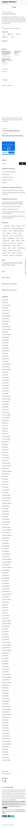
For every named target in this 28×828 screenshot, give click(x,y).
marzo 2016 (4, 377)
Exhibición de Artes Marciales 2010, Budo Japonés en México (6, 52)
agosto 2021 (5, 318)
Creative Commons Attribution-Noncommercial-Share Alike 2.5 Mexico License (14, 811)
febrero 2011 (5, 489)
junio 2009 (4, 543)
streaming (19, 253)
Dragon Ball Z (11, 238)
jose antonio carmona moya (8, 206)
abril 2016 (4, 374)
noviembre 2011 (5, 465)
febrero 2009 (5, 554)
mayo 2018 (4, 342)
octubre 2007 (5, 596)
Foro (3, 260)
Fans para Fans (6, 240)
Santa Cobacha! (5, 174)
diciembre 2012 (5, 436)
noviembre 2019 (6, 326)
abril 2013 (4, 431)
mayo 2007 (4, 610)
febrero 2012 (5, 457)
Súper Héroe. (6, 277)
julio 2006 (4, 629)
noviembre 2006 (6, 621)
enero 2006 (4, 639)
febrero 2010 (5, 522)
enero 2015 (4, 393)
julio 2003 (4, 720)
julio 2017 (4, 353)
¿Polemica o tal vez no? (7, 180)
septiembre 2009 (6, 535)
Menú (14, 7)
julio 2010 (4, 508)
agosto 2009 (5, 538)
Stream (13, 253)
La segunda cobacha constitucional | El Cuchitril (13, 211)
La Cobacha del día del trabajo (9, 171)
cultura (11, 235)
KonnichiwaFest (12, 243)
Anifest (18, 226)
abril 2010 (4, 516)
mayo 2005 (4, 661)
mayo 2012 (4, 449)
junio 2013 (4, 425)
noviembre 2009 (6, 530)
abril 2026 (4, 302)
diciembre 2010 (5, 495)
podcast (10, 250)
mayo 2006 (4, 631)
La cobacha (20, 243)
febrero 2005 (5, 669)
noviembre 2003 (6, 709)
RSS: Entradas (5, 771)
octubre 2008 (5, 564)
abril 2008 (4, 580)
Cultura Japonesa (19, 235)
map (11, 11)
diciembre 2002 (5, 738)
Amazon (13, 226)
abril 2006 (4, 634)
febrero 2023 (5, 310)
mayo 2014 (4, 406)
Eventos (18, 238)
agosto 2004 (5, 685)
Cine (4, 233)
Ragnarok (4, 209)
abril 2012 (4, 452)
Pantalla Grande (21, 248)
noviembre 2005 (6, 645)
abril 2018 (4, 345)
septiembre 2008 (6, 567)
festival (13, 240)
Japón (22, 240)
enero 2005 (4, 671)
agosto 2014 (5, 404)
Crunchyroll (5, 235)
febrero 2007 (5, 615)
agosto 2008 (5, 570)
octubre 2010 (5, 500)
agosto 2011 (4, 473)
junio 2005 (4, 658)
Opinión (14, 248)
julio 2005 (4, 655)
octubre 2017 (5, 350)
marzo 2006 (5, 637)
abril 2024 (4, 307)
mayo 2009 (4, 546)
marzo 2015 (4, 390)
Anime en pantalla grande (17, 228)
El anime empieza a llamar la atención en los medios (7, 60)
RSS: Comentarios (6, 773)
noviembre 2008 (6, 562)
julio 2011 (4, 476)
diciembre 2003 (5, 706)
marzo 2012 (4, 455)
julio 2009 (4, 540)
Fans (22, 238)
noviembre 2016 (6, 364)
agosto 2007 (5, 602)
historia (18, 240)
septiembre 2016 (6, 369)
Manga (14, 245)
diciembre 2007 (5, 591)
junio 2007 (4, 607)
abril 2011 (4, 484)
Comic (19, 233)
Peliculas (5, 250)
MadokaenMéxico (7, 245)
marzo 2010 (4, 519)
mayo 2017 (4, 356)
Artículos (5, 230)
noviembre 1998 (6, 760)
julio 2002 (4, 749)
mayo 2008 (4, 578)
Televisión (11, 255)
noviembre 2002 (6, 741)
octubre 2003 (5, 712)
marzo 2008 (5, 583)
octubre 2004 (5, 679)
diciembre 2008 (5, 559)
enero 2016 (4, 382)
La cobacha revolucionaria (8, 177)
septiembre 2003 (6, 714)
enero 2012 (4, 460)
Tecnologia (5, 255)
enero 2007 (4, 618)
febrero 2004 (5, 701)
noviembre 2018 (6, 334)
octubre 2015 (5, 385)
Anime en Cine (6, 228)
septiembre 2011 (6, 471)
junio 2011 (4, 479)
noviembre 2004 (6, 677)
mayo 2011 (4, 481)
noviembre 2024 (6, 305)
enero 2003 (4, 736)
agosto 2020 (5, 321)
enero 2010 (4, 524)
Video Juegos (19, 255)
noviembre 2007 (6, 594)
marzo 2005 (5, 666)
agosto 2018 (5, 340)
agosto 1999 (5, 757)
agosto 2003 (5, 717)
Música (4, 248)
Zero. (3, 271)
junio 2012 (4, 447)
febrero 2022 (5, 313)
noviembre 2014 (6, 399)
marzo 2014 (4, 409)
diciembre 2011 (5, 463)
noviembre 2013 (6, 415)
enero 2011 (4, 492)
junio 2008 (4, 575)
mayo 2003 (4, 725)
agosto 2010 (5, 505)
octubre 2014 (5, 401)
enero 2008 (4, 588)
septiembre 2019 (6, 329)
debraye (4, 238)
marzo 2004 (5, 698)
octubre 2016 (5, 366)
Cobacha (15, 233)
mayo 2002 (4, 754)
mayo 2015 (4, 388)
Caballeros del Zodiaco (18, 230)
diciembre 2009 (5, 527)
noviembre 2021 (5, 316)
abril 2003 (4, 728)
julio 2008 (4, 572)
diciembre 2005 (5, 642)
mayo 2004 (4, 693)
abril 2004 (4, 695)
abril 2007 (4, 613)
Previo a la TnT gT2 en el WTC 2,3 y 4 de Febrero (13, 190)
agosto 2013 (5, 420)
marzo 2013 (4, 433)
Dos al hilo (4, 182)
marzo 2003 (5, 730)
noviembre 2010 (6, 498)
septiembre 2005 (6, 650)
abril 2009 (4, 548)
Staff (9, 253)
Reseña (4, 253)
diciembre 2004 (5, 674)
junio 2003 (4, 722)
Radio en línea (17, 250)
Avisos (10, 230)
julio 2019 (4, 332)
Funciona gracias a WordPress (8, 824)
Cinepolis (9, 233)
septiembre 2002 (6, 744)
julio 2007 (4, 604)
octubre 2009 (5, 532)
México (19, 245)
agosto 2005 (5, 653)
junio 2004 (4, 690)
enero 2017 (4, 361)
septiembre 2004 (6, 682)
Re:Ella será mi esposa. (9, 284)
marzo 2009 (5, 551)
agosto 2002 (5, 746)
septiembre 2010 (6, 503)
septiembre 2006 (6, 623)
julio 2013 (4, 423)
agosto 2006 (5, 626)
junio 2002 (4, 752)
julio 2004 (4, 687)
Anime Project (9, 2)
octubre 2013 (5, 417)
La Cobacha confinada (7, 213)
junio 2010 (4, 511)
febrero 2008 (5, 586)
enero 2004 (4, 703)
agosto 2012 (5, 441)
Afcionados (7, 226)
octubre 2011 (5, 468)
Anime (23, 226)
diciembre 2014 (5, 396)
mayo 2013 (4, 428)
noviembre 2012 (5, 439)
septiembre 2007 (6, 599)
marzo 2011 (4, 487)
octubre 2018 (5, 337)
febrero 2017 (5, 358)
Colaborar (18, 206)
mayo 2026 (4, 300)
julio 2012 (4, 444)
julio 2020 (4, 324)
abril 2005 (4, 663)
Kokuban (5, 243)
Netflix (9, 248)
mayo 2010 (4, 514)
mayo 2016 (4, 372)
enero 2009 (4, 556)
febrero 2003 (5, 733)
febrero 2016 (5, 380)
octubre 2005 (5, 647)
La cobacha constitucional (8, 217)
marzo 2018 (4, 348)
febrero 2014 (5, 412)
